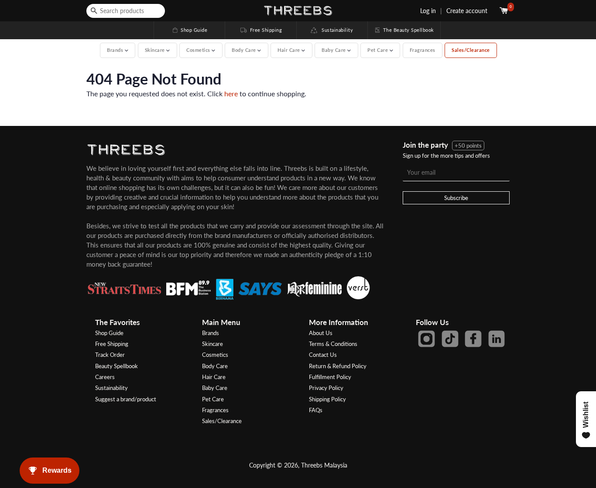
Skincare (212, 343)
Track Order (110, 354)
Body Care (215, 366)
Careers (105, 376)
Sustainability (335, 30)
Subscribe (456, 197)
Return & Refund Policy (338, 366)
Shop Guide (189, 30)
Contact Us (323, 354)
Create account (466, 10)
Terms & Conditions (333, 343)
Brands (210, 332)
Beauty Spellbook (116, 366)
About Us (320, 332)
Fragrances (422, 50)
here (231, 93)
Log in (428, 10)
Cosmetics (215, 354)
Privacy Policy (326, 387)
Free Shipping (260, 30)
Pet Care (213, 399)
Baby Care (214, 387)
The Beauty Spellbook (404, 30)
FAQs (315, 410)
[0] (505, 10)
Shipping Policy (327, 399)
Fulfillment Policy (330, 376)
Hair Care (214, 376)
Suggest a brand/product (125, 399)
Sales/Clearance (471, 50)
